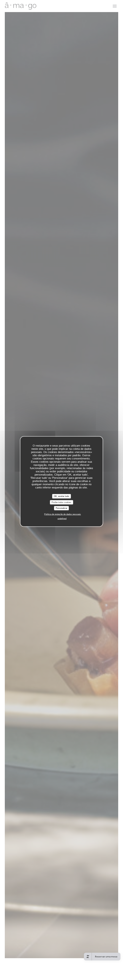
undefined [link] (61, 518)
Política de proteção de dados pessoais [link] (62, 514)
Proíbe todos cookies (61, 502)
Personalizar (61, 508)
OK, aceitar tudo (61, 496)
